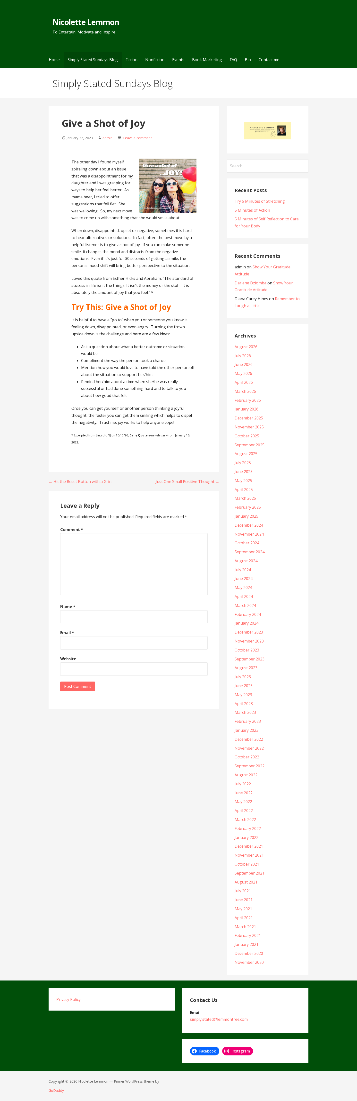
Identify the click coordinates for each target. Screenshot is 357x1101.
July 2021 (243, 890)
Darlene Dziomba (250, 283)
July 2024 (243, 569)
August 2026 (246, 346)
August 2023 (246, 667)
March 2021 (245, 926)
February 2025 (248, 507)
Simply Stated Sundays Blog (93, 59)
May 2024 (243, 587)
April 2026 (244, 382)
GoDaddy (56, 1090)
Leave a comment (137, 138)
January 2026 (246, 409)
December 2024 (249, 525)
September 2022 (249, 766)
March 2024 (245, 605)
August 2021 (246, 882)
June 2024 (244, 578)
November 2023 (249, 641)
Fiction (131, 59)
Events (178, 59)
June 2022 (244, 793)
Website (68, 658)
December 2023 (249, 632)
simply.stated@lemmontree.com (219, 1019)
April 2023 (244, 703)
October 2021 (247, 864)
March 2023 (245, 712)
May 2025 (243, 480)
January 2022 (246, 837)
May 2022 (243, 801)
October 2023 (247, 650)
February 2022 (248, 828)
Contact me (269, 59)
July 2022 (243, 784)
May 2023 (243, 694)
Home (54, 59)
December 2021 (249, 846)
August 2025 (246, 453)
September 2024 (249, 552)
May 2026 (243, 373)
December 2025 (249, 418)
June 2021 (244, 899)
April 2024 (244, 596)
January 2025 (246, 516)
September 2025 (249, 445)
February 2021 (248, 935)
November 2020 (249, 962)
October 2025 (247, 436)
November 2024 (249, 534)
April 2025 (244, 489)
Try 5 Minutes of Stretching (260, 201)
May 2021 (243, 908)
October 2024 (247, 543)
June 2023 (244, 685)
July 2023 (243, 676)
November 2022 (249, 748)
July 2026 (243, 355)
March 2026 (245, 391)
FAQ (233, 59)
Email (67, 632)
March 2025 (245, 498)
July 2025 (243, 462)
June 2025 (244, 471)
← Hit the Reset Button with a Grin (80, 481)
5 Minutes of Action (252, 210)
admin (107, 138)
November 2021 (249, 855)
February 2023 (248, 721)
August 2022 (246, 775)
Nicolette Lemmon (85, 22)
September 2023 (249, 659)
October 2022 (247, 757)
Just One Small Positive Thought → (187, 481)
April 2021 (244, 917)
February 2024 (248, 614)
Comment (71, 529)
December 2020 (249, 953)
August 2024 (246, 560)
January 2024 (246, 623)
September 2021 (249, 873)
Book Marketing (207, 59)
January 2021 (246, 944)
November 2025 (249, 427)
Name (67, 606)
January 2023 (246, 730)
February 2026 (248, 400)
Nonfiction (154, 59)
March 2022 (245, 819)
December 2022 (249, 739)
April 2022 (244, 810)
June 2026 (244, 364)
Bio (248, 59)
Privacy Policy (68, 999)
